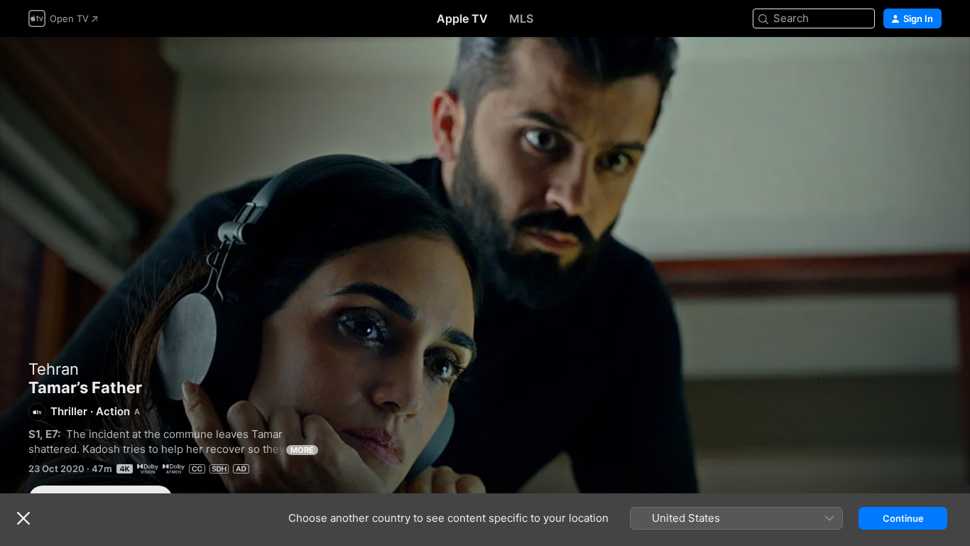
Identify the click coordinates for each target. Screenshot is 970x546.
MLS (521, 18)
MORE (302, 450)
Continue (903, 518)
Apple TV (462, 18)
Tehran (53, 369)
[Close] (23, 518)
